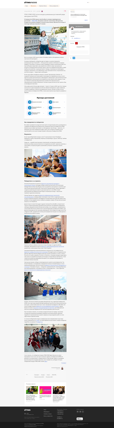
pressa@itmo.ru (60, 418)
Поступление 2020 (49, 376)
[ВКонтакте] (65, 11)
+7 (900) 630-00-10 (60, 410)
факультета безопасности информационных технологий (37, 270)
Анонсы (73, 12)
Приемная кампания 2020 (39, 376)
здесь (46, 361)
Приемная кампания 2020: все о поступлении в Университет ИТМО (45, 396)
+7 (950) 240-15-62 (60, 414)
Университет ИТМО (80, 46)
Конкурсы (43, 374)
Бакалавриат (36, 374)
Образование (33, 5)
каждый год (39, 322)
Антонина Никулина (55, 367)
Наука (26, 5)
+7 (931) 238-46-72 (60, 412)
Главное (48, 374)
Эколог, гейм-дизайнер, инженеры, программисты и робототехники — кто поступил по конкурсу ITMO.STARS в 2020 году (31, 397)
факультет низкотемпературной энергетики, (44, 307)
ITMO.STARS (54, 374)
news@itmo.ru (77, 38)
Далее (86, 20)
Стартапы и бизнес (43, 5)
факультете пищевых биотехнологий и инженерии (36, 252)
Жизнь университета (54, 5)
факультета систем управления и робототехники (47, 306)
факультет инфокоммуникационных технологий (53, 246)
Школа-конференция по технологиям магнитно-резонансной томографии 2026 (79, 15)
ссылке (37, 320)
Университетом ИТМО (40, 423)
